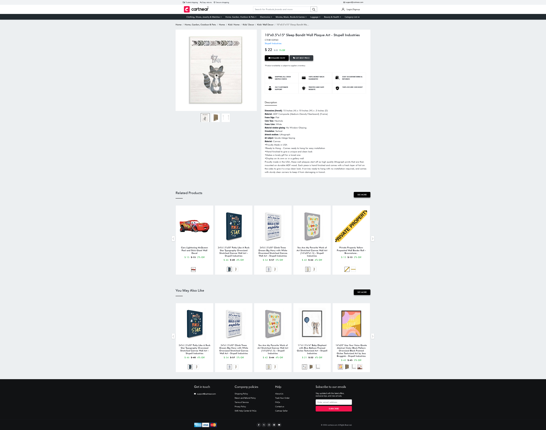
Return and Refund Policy (245, 398)
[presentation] (173, 238)
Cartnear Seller (281, 410)
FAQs (277, 402)
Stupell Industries (273, 43)
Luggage (314, 17)
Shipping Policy (241, 393)
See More (362, 195)
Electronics (265, 17)
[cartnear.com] (196, 9)
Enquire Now (277, 58)
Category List (351, 17)
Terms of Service (242, 402)
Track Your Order (282, 398)
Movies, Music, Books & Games (290, 17)
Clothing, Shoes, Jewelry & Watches (203, 17)
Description (271, 102)
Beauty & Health (331, 17)
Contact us (279, 406)
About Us (279, 393)
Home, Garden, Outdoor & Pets (240, 17)
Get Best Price (302, 58)
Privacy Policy (240, 406)
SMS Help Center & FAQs (245, 410)
